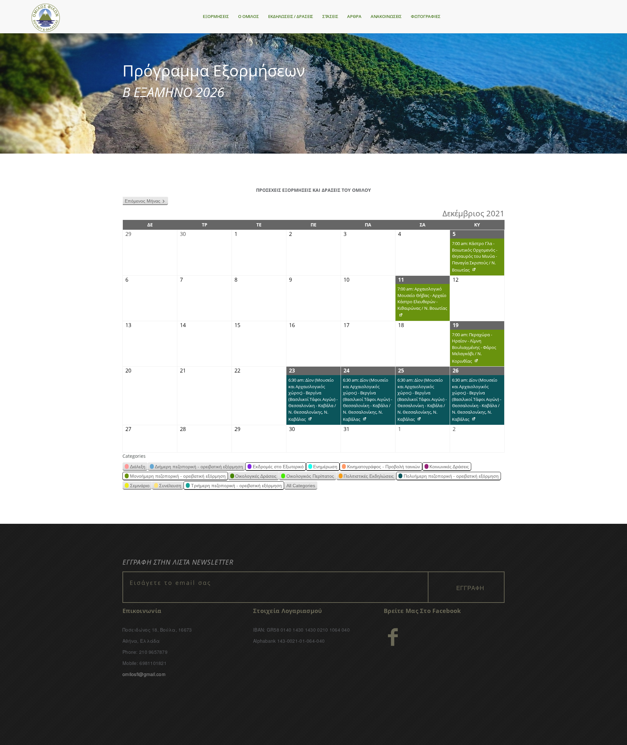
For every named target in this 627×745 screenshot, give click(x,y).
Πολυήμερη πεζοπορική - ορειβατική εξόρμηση (451, 476)
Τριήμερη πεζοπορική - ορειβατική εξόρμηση (236, 485)
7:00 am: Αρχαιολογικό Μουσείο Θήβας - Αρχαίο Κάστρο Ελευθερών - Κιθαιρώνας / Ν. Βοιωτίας (421, 303)
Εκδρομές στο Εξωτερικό (278, 466)
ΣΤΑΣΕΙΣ (330, 16)
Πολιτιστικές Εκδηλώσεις (369, 476)
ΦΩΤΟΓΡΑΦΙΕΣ (426, 16)
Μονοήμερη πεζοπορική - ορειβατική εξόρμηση (178, 476)
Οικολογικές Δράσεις (256, 476)
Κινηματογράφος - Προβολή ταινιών (383, 466)
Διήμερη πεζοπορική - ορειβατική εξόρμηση (199, 466)
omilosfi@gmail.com (144, 674)
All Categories (300, 485)
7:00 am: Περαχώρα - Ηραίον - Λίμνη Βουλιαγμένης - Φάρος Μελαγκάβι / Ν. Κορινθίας (473, 349)
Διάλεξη (137, 466)
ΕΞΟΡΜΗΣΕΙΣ (216, 16)
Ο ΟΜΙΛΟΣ (248, 16)
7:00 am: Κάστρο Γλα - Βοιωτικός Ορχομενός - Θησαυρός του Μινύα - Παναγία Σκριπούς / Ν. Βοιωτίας (473, 257)
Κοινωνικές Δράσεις (449, 466)
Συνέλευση (170, 485)
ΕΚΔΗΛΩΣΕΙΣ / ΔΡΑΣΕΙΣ (290, 16)
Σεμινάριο (140, 485)
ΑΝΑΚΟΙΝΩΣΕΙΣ (386, 16)
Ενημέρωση (325, 466)
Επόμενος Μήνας (142, 201)
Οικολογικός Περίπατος (310, 476)
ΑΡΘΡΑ (354, 16)
